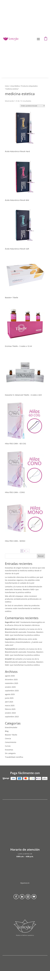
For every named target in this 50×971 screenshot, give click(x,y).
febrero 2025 (10, 709)
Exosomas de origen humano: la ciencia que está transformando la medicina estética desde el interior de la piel (25, 571)
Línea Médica (15, 86)
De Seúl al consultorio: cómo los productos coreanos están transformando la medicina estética (22, 608)
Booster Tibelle (11, 735)
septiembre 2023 (12, 716)
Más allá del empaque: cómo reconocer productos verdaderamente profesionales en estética (23, 599)
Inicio (7, 86)
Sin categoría (10, 753)
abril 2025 (9, 702)
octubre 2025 (10, 687)
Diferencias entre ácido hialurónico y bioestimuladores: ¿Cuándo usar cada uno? (23, 642)
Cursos (8, 746)
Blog (6, 731)
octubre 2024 (10, 713)
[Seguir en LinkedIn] (22, 896)
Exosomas (9, 750)
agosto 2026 (10, 676)
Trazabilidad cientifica (14, 757)
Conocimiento (10, 742)
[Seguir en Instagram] (27, 896)
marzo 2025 (9, 705)
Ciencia (8, 738)
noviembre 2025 (11, 683)
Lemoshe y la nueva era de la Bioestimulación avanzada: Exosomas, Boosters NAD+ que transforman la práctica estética (23, 589)
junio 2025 (9, 698)
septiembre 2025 (12, 690)
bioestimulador (11, 727)
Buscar (41, 556)
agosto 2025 (10, 694)
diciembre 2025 (11, 679)
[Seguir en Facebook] (16, 896)
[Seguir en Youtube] (33, 896)
